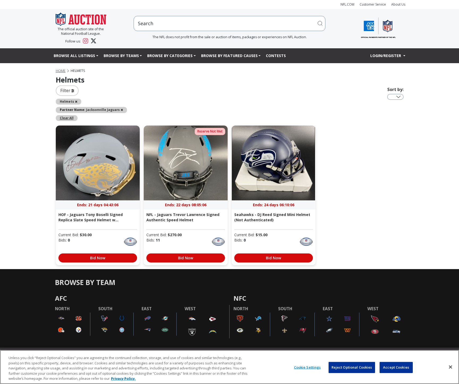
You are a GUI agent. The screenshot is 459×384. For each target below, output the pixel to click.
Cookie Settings (307, 367)
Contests (276, 55)
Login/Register (386, 55)
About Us (398, 4)
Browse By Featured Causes (229, 55)
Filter (65, 90)
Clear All (67, 118)
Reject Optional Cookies (352, 367)
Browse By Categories (170, 55)
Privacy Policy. (123, 378)
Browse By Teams (121, 55)
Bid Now (97, 257)
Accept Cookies (396, 367)
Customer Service (373, 4)
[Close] (450, 367)
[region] (229, 367)
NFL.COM (347, 4)
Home (61, 70)
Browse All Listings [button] (74, 55)
